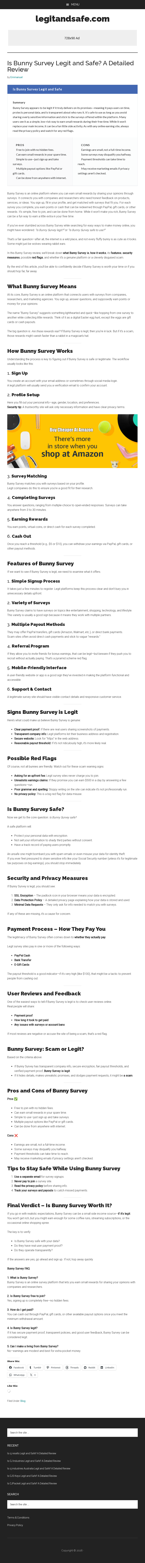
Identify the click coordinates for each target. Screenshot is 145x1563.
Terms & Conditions (18, 1517)
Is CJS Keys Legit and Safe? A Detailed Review (32, 1475)
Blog (23, 1401)
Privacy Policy (15, 1525)
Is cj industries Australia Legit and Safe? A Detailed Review (38, 1468)
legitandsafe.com (73, 19)
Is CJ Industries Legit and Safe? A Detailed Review (34, 1461)
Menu (75, 4)
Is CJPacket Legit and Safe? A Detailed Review (32, 1483)
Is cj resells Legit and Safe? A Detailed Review (31, 1453)
